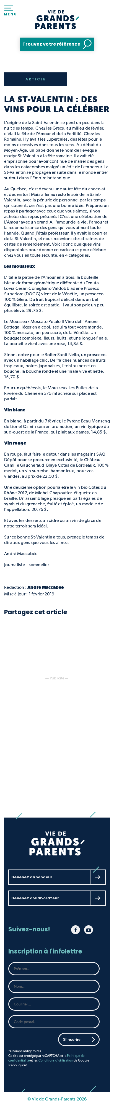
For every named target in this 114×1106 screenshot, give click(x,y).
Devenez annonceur (31, 877)
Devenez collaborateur (35, 898)
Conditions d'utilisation (55, 1060)
